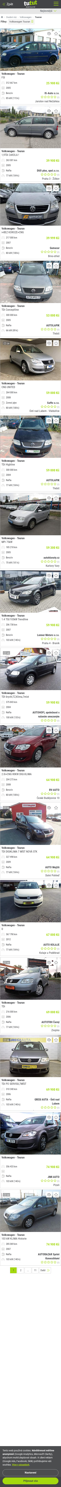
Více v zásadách (20, 1464)
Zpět (10, 4)
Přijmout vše (30, 1480)
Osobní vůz (11, 17)
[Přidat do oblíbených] (56, 33)
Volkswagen (26, 17)
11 (35, 1270)
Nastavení (30, 1472)
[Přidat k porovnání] (49, 33)
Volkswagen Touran (19, 21)
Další (43, 1270)
